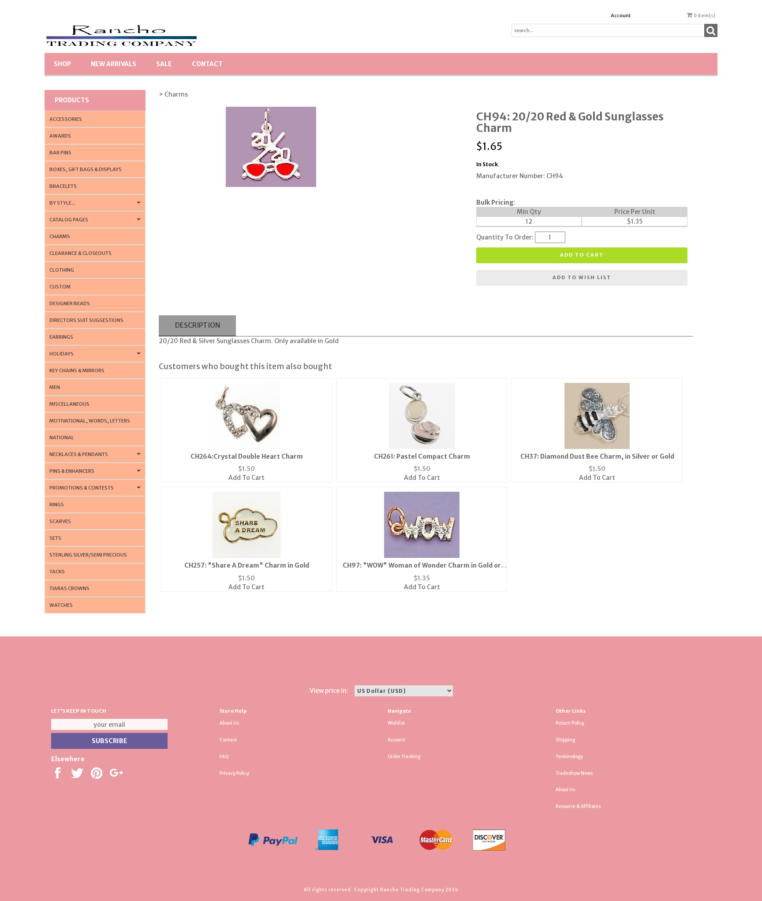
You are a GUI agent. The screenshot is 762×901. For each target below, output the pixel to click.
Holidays (61, 354)
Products (72, 100)
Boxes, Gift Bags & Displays (85, 169)
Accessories (65, 119)
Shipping (565, 740)
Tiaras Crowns (69, 588)
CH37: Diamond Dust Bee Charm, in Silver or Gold (597, 456)
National (61, 437)
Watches (61, 605)
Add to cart (582, 255)
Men (54, 387)
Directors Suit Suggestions (86, 320)
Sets (55, 538)
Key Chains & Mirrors (77, 370)
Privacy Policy (234, 773)
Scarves (60, 521)
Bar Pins (60, 153)
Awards (60, 136)
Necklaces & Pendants (78, 454)
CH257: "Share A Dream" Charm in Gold (246, 565)
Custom (60, 287)
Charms (59, 236)
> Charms (173, 94)
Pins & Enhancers (71, 471)
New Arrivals (113, 64)
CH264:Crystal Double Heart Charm (246, 456)
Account (621, 15)
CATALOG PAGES (68, 220)
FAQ (224, 756)
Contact (207, 64)
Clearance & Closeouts (80, 253)
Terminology (569, 756)
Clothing (61, 270)
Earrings (61, 337)
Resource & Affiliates (578, 806)
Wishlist (396, 723)
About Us (229, 723)
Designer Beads (69, 303)
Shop (62, 64)
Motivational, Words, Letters (89, 421)
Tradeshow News (574, 773)
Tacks (57, 571)
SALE (164, 64)
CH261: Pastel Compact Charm (422, 456)
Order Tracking (404, 756)
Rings (56, 504)
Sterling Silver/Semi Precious (88, 555)
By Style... (62, 203)
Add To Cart (246, 478)
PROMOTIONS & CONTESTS (81, 488)
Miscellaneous (69, 404)
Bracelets (63, 186)
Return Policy (570, 723)
